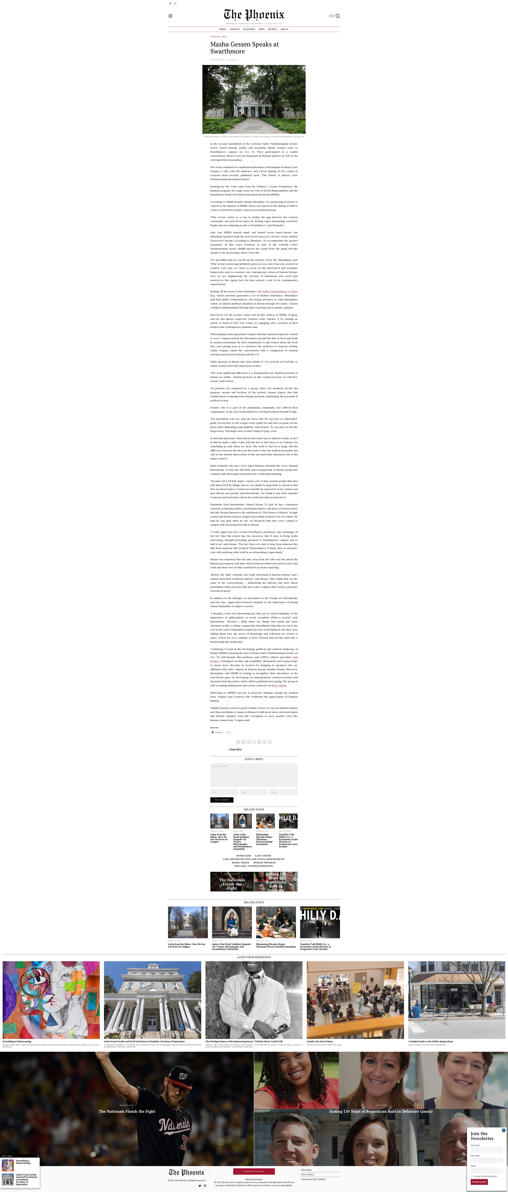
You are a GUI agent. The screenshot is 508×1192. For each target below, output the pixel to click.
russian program (265, 862)
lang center (263, 855)
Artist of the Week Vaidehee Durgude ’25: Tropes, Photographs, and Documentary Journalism (242, 841)
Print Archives (307, 1174)
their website (279, 685)
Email (473, 1166)
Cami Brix (232, 59)
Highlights (215, 37)
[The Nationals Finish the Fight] (232, 881)
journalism (243, 855)
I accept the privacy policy (485, 1176)
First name (475, 1145)
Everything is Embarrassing (17, 1041)
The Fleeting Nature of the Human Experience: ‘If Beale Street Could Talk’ (244, 1041)
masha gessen (240, 862)
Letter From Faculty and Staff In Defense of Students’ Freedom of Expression (144, 1041)
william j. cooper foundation (254, 866)
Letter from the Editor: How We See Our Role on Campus (218, 838)
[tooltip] (170, 3)
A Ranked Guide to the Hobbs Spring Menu (430, 1041)
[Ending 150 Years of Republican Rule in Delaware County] (276, 881)
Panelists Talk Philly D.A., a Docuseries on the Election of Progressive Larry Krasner (288, 840)
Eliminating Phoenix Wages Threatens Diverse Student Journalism (264, 839)
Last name (475, 1155)
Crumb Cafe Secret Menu (320, 1041)
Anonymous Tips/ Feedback (313, 1179)
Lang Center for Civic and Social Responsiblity (254, 859)
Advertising (306, 1169)
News (224, 37)
